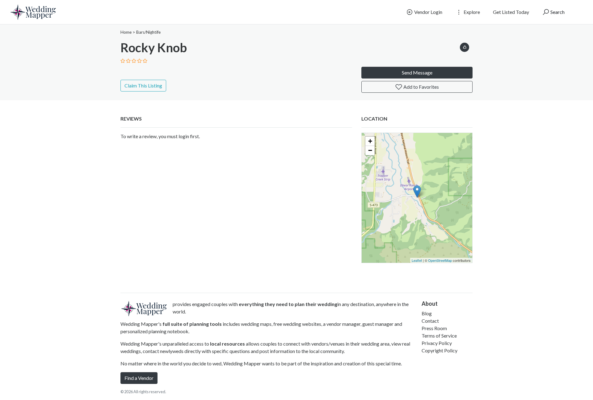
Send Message (417, 72)
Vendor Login (427, 12)
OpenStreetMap (440, 260)
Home (126, 32)
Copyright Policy (439, 350)
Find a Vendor (139, 378)
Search (557, 12)
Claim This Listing (143, 85)
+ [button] (370, 141)
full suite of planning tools (192, 324)
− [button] (370, 150)
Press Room (434, 328)
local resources (227, 344)
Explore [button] (471, 12)
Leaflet (417, 260)
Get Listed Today (511, 12)
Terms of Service (439, 335)
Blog (427, 313)
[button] (464, 46)
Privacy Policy (437, 343)
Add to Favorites (420, 87)
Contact (430, 321)
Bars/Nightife (148, 32)
